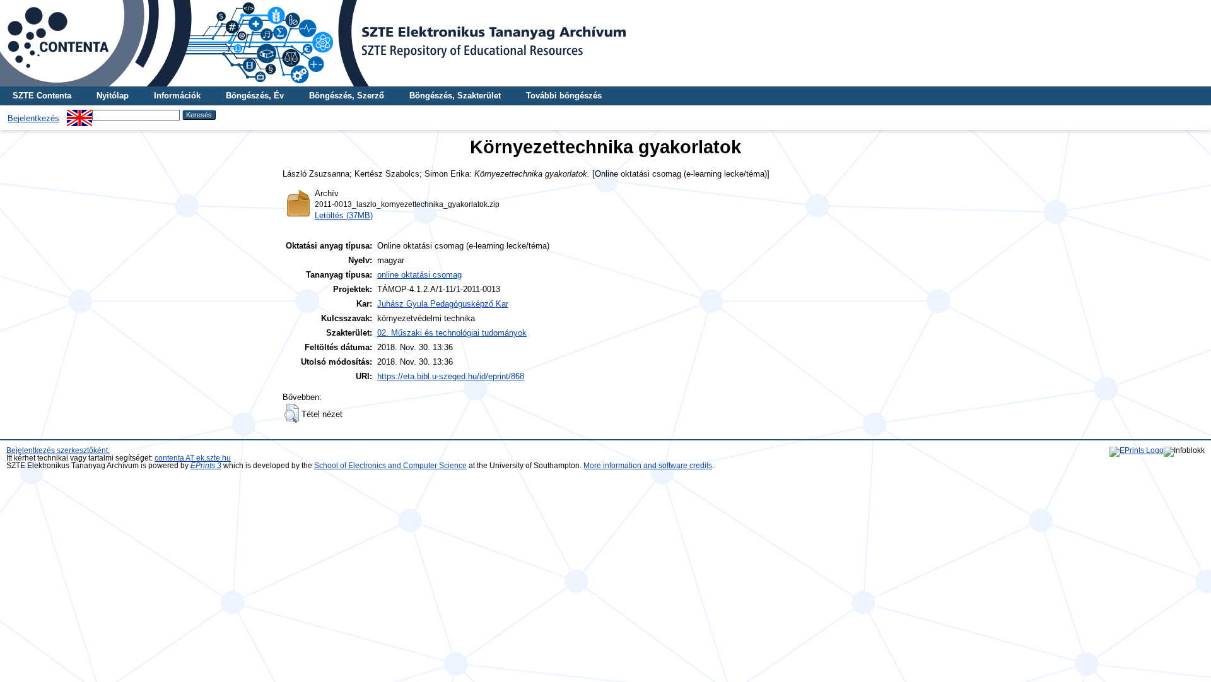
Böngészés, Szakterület (455, 95)
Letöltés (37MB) (344, 215)
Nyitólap (113, 95)
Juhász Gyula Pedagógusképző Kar (442, 304)
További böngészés (564, 95)
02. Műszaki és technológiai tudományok (452, 333)
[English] (79, 114)
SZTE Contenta (42, 95)
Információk (177, 95)
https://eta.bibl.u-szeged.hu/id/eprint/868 (450, 376)
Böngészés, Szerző (346, 95)
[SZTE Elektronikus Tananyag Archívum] (605, 43)
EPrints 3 (205, 465)
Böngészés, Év (255, 95)
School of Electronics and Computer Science (390, 465)
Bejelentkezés (33, 118)
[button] (291, 413)
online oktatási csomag (419, 274)
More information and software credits (647, 465)
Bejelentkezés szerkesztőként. (58, 450)
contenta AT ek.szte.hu (193, 458)
